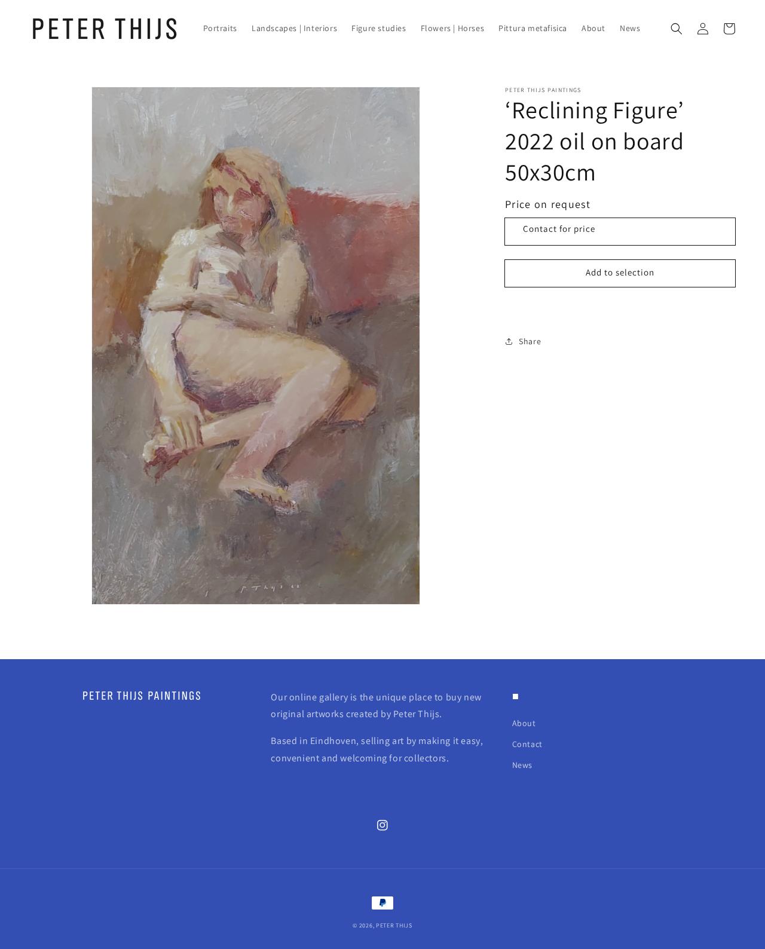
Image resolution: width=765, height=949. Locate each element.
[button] (676, 29)
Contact (527, 744)
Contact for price (559, 228)
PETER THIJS (394, 925)
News (522, 765)
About (524, 723)
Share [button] (530, 341)
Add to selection (620, 272)
